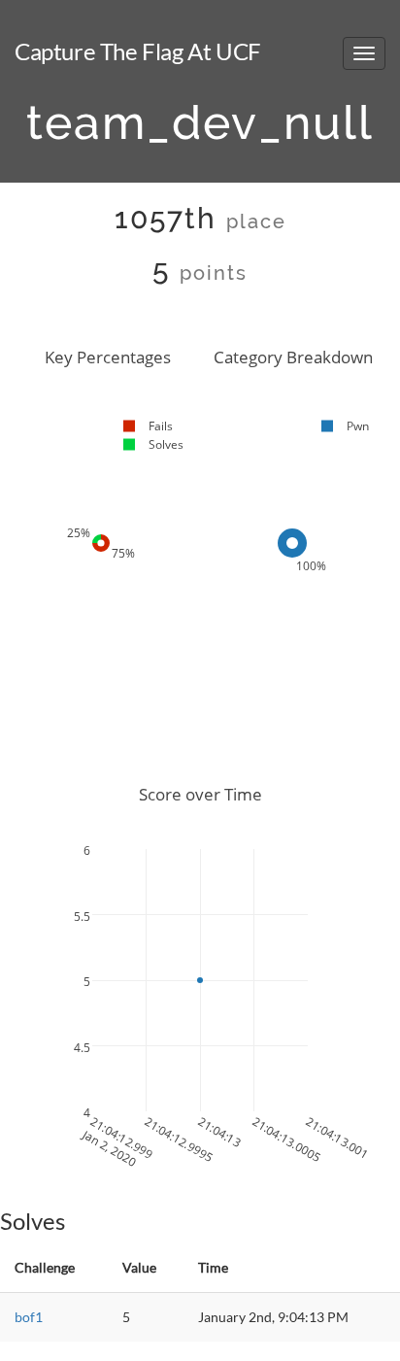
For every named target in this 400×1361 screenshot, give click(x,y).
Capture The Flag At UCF (138, 51)
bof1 (29, 1317)
